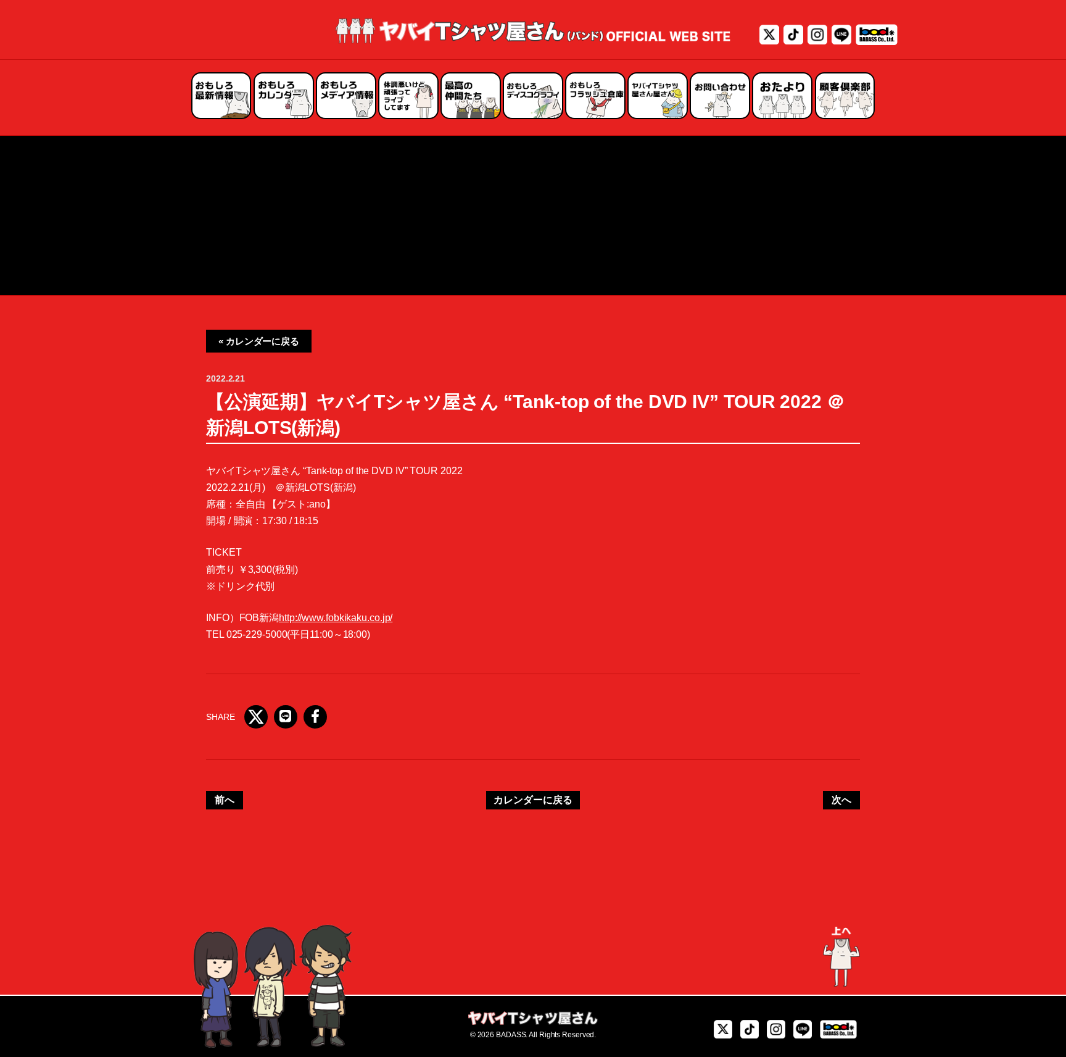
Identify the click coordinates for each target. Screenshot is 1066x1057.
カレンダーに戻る (533, 800)
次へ (841, 800)
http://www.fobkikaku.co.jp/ (335, 617)
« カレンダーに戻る (258, 341)
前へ (224, 800)
